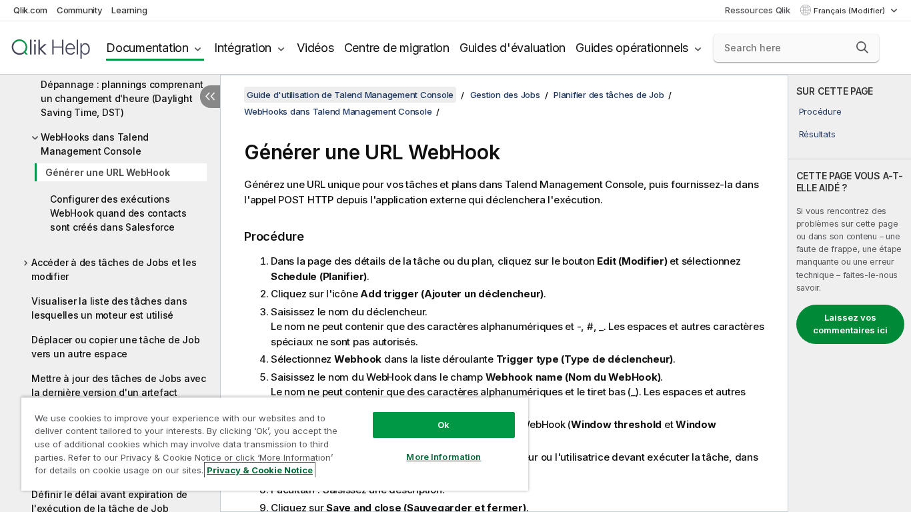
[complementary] (849, 293)
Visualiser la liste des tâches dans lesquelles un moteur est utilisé (109, 308)
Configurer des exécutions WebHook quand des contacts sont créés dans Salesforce (118, 213)
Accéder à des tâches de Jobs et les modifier (113, 269)
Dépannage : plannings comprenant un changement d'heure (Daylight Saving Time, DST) (122, 98)
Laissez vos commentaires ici (850, 324)
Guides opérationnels (632, 48)
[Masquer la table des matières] (210, 96)
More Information (443, 456)
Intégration (242, 48)
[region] (274, 444)
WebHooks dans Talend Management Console (95, 144)
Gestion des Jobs (505, 94)
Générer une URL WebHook (107, 172)
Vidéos (315, 48)
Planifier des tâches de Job (609, 94)
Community (80, 10)
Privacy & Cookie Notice (260, 470)
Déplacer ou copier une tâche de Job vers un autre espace (115, 346)
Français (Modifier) (850, 10)
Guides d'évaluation (513, 48)
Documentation (147, 48)
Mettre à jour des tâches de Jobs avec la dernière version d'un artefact (118, 385)
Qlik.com (30, 10)
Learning (129, 10)
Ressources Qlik (757, 10)
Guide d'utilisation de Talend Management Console (350, 94)
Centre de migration (396, 48)
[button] (862, 47)
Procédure (820, 111)
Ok (443, 424)
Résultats (817, 134)
